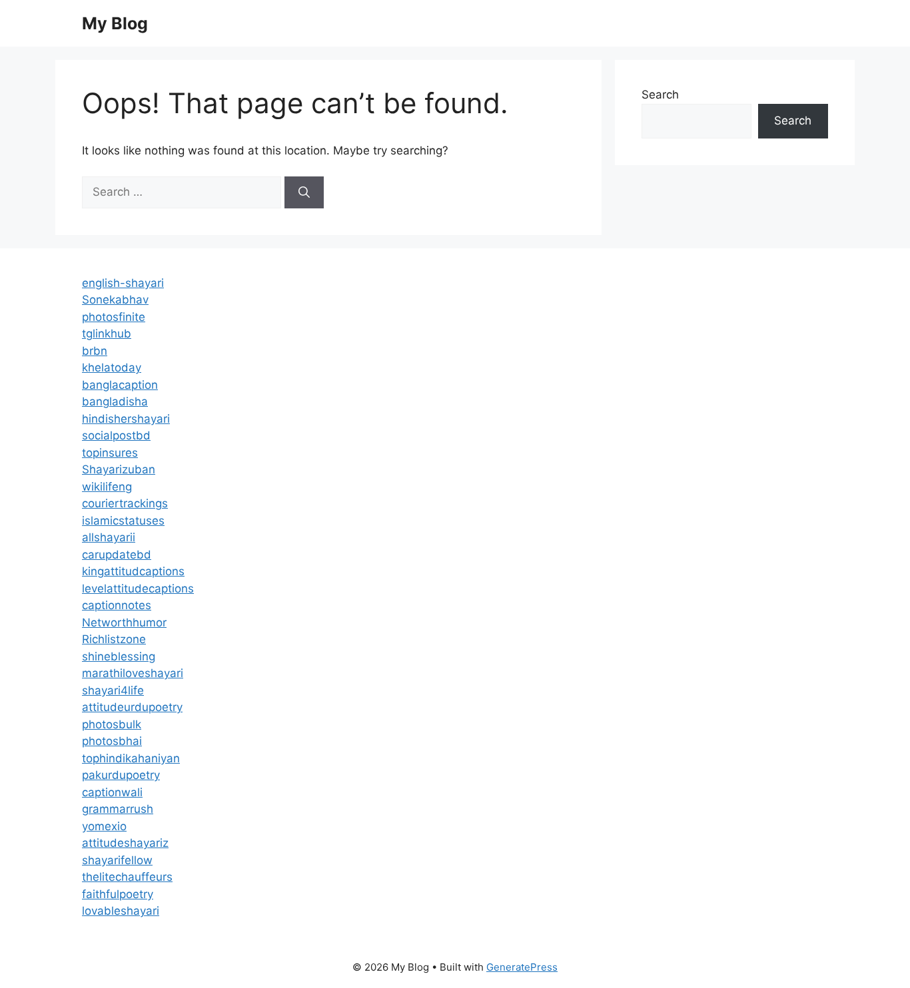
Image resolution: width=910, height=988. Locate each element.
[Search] (304, 192)
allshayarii (108, 537)
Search (660, 94)
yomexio (104, 826)
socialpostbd (116, 435)
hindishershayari (126, 418)
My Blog (115, 23)
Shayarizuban (118, 469)
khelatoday (111, 367)
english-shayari (123, 283)
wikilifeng (107, 486)
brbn (94, 351)
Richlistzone (114, 639)
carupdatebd (116, 554)
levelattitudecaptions (138, 588)
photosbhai (112, 741)
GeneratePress (522, 967)
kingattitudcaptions (133, 571)
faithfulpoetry (117, 894)
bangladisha (115, 401)
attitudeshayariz (125, 843)
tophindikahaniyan (131, 758)
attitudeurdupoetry (132, 707)
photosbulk (111, 724)
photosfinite (113, 317)
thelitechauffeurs (127, 876)
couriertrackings (125, 503)
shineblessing (118, 656)
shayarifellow (117, 860)
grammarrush (117, 809)
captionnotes (116, 605)
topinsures (110, 452)
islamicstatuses (123, 520)
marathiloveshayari (132, 673)
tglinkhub (106, 333)
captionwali (112, 792)
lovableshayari (120, 910)
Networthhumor (124, 622)
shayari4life (113, 690)
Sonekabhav (115, 299)
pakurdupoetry (121, 775)
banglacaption (120, 384)
